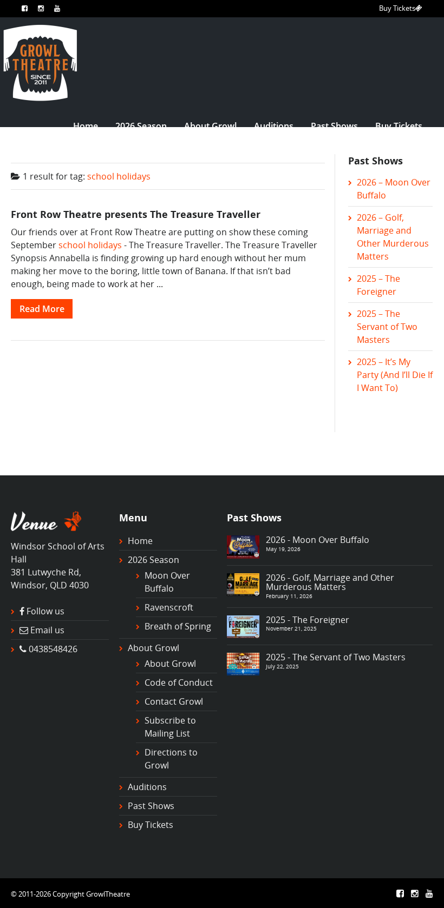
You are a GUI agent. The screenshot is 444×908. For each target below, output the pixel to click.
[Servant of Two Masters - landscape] (243, 663)
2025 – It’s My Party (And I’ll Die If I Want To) (395, 375)
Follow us (45, 611)
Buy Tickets (397, 8)
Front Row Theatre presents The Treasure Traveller (135, 214)
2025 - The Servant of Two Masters (336, 657)
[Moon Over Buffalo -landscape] (243, 546)
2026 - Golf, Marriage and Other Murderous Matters (330, 582)
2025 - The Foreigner (307, 620)
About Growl (210, 126)
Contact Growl (174, 701)
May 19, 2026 (283, 549)
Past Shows (334, 126)
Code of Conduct (179, 682)
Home (85, 126)
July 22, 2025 (282, 666)
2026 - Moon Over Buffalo (317, 540)
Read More (41, 309)
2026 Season (141, 126)
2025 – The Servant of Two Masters (387, 327)
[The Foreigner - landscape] (243, 626)
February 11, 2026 (289, 596)
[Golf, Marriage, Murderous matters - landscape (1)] (243, 583)
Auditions (273, 126)
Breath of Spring (178, 626)
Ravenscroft (169, 607)
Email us (47, 630)
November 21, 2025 (291, 628)
